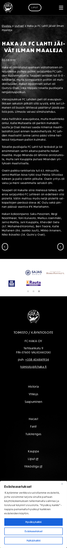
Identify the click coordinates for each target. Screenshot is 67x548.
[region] (33, 514)
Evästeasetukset (33, 531)
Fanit (33, 426)
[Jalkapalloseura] (8, 7)
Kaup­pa (33, 451)
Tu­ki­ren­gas (33, 434)
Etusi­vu (7, 26)
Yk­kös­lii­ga (31, 466)
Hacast (33, 419)
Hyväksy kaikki (33, 522)
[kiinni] (63, 484)
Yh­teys (33, 394)
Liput (34, 7)
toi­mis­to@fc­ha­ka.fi (33, 367)
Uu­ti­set (19, 26)
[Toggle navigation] (61, 7)
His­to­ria (33, 386)
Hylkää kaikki (34, 540)
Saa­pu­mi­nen (33, 401)
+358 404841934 (37, 359)
